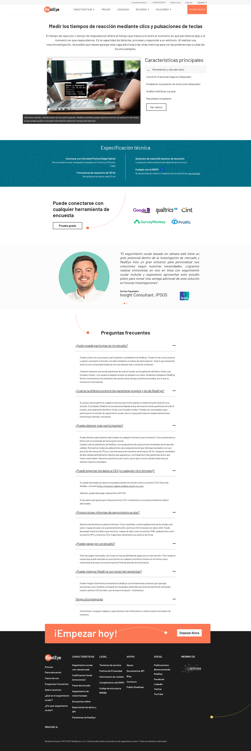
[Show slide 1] (124, 303)
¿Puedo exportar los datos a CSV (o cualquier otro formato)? (115, 470)
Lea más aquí (194, 173)
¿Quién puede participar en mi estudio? (101, 345)
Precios (106, 9)
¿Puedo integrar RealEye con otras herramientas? (108, 571)
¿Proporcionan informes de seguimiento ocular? (107, 512)
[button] (125, 345)
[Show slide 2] (126, 303)
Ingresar (189, 2)
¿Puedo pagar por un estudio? (95, 543)
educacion (123, 9)
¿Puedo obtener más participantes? (99, 425)
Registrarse (175, 2)
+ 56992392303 (158, 2)
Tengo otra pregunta (89, 599)
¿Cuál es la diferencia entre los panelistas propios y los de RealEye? (119, 391)
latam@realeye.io (139, 2)
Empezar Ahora (189, 633)
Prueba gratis (67, 225)
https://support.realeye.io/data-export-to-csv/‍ (120, 486)
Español (201, 2)
